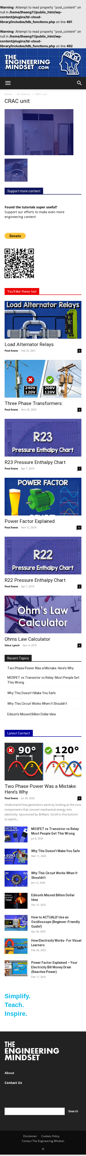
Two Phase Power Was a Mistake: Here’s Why (40, 668)
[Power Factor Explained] (43, 496)
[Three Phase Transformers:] (43, 379)
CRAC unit (17, 101)
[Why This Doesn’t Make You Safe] (16, 857)
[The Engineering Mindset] (43, 62)
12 (79, 527)
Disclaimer (30, 1136)
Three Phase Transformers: (34, 403)
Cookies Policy (50, 1136)
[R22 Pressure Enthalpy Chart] (43, 555)
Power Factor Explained (30, 521)
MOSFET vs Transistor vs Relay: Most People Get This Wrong (43, 680)
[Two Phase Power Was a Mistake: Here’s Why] (43, 761)
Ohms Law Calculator (27, 639)
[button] (7, 83)
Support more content (23, 191)
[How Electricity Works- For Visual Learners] (16, 946)
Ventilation (23, 94)
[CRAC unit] (39, 154)
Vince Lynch (12, 645)
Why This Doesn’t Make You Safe (31, 693)
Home (8, 94)
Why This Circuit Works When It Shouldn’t (37, 703)
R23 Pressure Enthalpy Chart (35, 462)
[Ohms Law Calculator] (43, 614)
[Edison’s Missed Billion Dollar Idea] (16, 901)
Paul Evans (11, 350)
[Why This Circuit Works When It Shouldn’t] (16, 879)
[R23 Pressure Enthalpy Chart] (43, 438)
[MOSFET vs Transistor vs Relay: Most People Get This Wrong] (16, 834)
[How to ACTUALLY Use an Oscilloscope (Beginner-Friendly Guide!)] (16, 923)
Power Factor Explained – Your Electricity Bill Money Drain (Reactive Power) (54, 967)
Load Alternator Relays (29, 344)
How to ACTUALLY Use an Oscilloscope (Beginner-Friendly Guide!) (55, 921)
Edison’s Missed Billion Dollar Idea (31, 714)
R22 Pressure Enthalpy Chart (35, 580)
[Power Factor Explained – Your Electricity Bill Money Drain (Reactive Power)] (16, 968)
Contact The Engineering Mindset (43, 1141)
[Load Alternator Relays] (43, 320)
